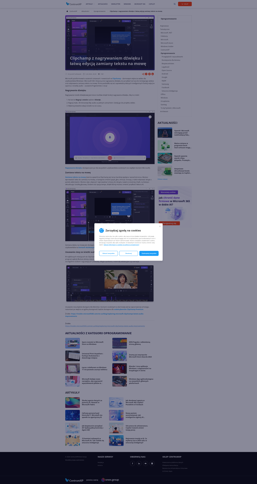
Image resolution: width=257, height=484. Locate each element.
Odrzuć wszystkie (108, 253)
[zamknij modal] (160, 226)
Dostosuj (128, 253)
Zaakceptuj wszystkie (149, 253)
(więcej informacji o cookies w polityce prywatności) (121, 245)
